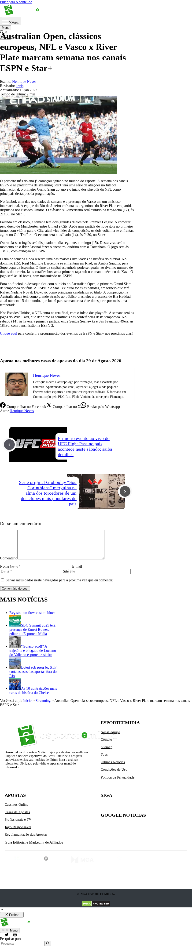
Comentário (8, 558)
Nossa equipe (110, 732)
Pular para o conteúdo (16, 2)
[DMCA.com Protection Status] (96, 904)
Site (66, 571)
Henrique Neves (22, 411)
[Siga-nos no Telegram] (144, 806)
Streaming (43, 701)
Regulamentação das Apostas (26, 834)
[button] (2, 910)
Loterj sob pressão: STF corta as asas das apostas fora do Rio (33, 671)
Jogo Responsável (18, 827)
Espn (3, 341)
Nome (4, 566)
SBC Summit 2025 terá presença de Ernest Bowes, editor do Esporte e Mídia (32, 629)
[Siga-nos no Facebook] (124, 806)
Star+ (4, 349)
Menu (5, 27)
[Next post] (125, 491)
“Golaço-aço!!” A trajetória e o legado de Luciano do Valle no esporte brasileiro (32, 650)
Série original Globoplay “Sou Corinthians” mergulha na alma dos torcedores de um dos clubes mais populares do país (48, 493)
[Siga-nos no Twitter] (104, 806)
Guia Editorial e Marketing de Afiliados (34, 842)
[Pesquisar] (47, 943)
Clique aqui (8, 333)
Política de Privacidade (117, 777)
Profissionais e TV (18, 819)
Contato (106, 739)
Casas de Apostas (17, 812)
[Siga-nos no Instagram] (114, 806)
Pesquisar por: (10, 939)
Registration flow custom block (32, 613)
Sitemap (106, 747)
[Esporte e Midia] (28, 15)
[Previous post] (9, 445)
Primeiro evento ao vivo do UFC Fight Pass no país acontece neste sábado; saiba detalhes (85, 446)
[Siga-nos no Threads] (134, 806)
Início (27, 701)
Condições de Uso (114, 769)
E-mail (77, 566)
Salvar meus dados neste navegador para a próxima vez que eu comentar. (59, 580)
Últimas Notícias (113, 762)
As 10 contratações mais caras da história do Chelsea (33, 690)
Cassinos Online (16, 804)
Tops (104, 754)
